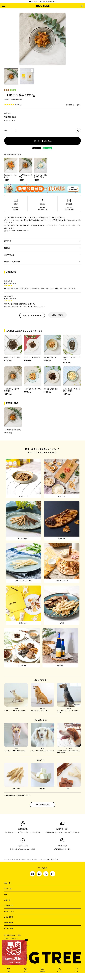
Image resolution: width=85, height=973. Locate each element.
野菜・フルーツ (38, 859)
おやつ (16, 859)
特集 (5, 894)
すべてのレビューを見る (73, 105)
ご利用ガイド (8, 906)
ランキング (8, 889)
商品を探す (8, 883)
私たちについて (9, 911)
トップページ (7, 859)
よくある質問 (8, 917)
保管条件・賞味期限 (12, 261)
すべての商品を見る (43, 805)
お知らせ (7, 900)
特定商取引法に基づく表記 (12, 935)
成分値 (7, 247)
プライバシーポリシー (11, 938)
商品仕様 (7, 241)
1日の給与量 (9, 254)
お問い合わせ (8, 923)
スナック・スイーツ (26, 859)
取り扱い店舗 (8, 928)
